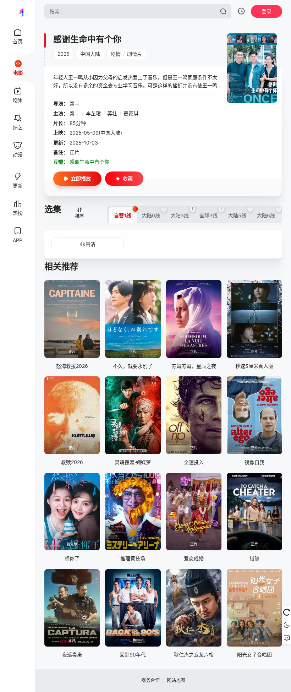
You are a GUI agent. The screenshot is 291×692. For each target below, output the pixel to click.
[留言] (286, 637)
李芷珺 (93, 113)
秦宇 (74, 103)
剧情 (116, 54)
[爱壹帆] (17, 11)
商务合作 (150, 680)
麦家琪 (130, 113)
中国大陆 (90, 54)
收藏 (128, 178)
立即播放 (81, 178)
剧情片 (134, 54)
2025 (63, 54)
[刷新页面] (286, 612)
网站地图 (176, 680)
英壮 (112, 113)
